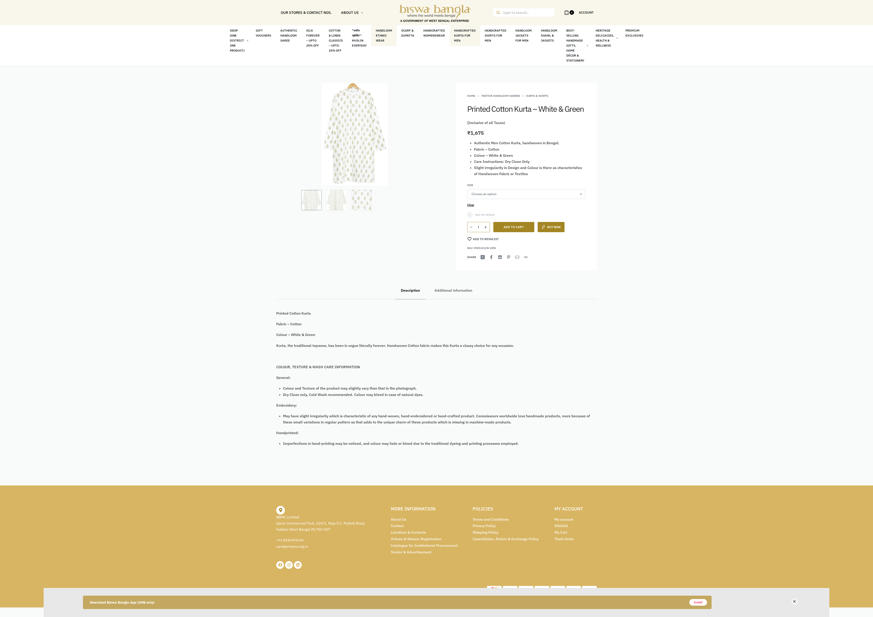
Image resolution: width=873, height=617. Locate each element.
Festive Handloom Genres (501, 95)
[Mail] (517, 257)
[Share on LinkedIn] (500, 257)
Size (470, 185)
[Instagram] (289, 565)
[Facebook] (280, 565)
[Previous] (288, 134)
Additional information (453, 290)
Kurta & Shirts (537, 95)
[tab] (410, 290)
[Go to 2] (336, 200)
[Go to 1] (311, 200)
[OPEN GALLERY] (354, 134)
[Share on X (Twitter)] (483, 257)
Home (471, 95)
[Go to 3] (361, 200)
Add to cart (514, 227)
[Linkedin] (298, 565)
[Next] (421, 134)
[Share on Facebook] (491, 257)
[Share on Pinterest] (509, 257)
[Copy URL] (526, 257)
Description (410, 290)
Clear (470, 205)
